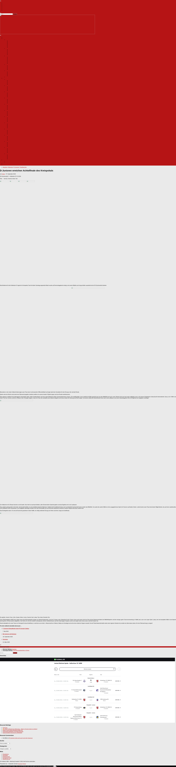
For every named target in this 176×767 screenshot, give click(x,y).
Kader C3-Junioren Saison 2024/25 (17, 111)
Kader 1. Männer (12, 41)
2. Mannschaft (9, 48)
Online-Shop (6, 5)
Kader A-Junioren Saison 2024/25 (16, 80)
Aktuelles (5, 37)
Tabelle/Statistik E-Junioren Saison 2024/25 (19, 125)
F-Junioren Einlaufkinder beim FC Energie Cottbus (16, 628)
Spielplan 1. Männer (13, 42)
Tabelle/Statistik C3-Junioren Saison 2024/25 (19, 112)
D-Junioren (8, 116)
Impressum (5, 7)
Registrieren (6, 754)
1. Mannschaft (9, 39)
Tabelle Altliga (11, 60)
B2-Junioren (8, 91)
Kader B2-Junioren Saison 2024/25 (16, 93)
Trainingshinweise (12, 158)
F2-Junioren (8, 147)
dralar (3, 174)
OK (54, 766)
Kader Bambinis (12, 155)
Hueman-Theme (22, 763)
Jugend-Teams (6, 78)
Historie (5, 164)
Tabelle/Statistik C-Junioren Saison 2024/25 (19, 100)
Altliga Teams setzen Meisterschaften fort (13, 730)
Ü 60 (7, 70)
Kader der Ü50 (11, 65)
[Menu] (0, 35)
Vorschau (5, 639)
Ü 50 (7, 64)
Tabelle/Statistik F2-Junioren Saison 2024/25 (19, 150)
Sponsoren (11, 47)
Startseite (5, 3)
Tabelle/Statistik (12, 73)
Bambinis (8, 153)
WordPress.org (6, 759)
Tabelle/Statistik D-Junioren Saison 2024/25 (19, 119)
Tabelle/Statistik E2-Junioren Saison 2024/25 (19, 131)
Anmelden (5, 755)
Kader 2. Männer (12, 49)
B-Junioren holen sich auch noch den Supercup (21, 738)
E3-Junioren (8, 135)
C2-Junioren (9, 104)
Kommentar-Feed (7, 757)
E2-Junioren (8, 129)
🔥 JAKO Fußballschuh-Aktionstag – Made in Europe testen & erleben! (20, 729)
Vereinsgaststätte (7, 6)
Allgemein (10, 167)
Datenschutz (6, 9)
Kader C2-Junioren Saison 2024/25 (17, 105)
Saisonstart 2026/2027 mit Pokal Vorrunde (13, 731)
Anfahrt (7, 162)
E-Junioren (8, 122)
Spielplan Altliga (12, 59)
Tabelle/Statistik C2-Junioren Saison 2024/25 (19, 106)
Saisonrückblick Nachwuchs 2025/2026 (12, 732)
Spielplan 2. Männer (13, 50)
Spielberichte (11, 44)
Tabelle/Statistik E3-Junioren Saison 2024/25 (19, 137)
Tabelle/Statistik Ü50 (13, 67)
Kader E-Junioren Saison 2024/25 (16, 124)
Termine (10, 46)
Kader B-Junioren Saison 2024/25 (16, 86)
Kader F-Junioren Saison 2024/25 (16, 142)
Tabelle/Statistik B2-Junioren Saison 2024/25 (19, 94)
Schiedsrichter (9, 77)
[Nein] (56, 766)
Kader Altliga (11, 57)
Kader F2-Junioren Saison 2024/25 (16, 148)
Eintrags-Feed (6, 756)
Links (4, 163)
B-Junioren (8, 85)
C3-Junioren (9, 110)
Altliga (7, 55)
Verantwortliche (9, 161)
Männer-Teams (6, 38)
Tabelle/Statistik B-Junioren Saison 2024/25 (19, 88)
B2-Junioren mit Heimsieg (9, 634)
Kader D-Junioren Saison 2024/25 (16, 117)
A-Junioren (8, 79)
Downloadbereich (7, 10)
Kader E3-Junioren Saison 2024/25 (16, 136)
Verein (4, 4)
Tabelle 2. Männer (12, 52)
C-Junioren (8, 98)
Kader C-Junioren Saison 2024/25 (16, 99)
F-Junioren (8, 141)
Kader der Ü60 (11, 72)
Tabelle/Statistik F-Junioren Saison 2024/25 (18, 143)
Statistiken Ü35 (12, 58)
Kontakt (4, 160)
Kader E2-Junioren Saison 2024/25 (16, 130)
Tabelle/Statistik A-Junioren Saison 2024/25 (18, 81)
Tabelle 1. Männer (12, 43)
